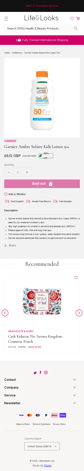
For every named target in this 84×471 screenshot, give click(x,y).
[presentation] (5, 313)
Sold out (39, 184)
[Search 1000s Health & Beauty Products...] (75, 28)
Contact (10, 380)
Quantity (9, 164)
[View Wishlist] (72, 18)
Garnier (10, 141)
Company (11, 387)
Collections (17, 53)
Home (7, 53)
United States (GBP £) (39, 446)
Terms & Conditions (41, 424)
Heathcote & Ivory (21, 331)
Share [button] (12, 245)
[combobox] (42, 28)
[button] (6, 18)
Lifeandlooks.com (46, 461)
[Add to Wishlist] (76, 277)
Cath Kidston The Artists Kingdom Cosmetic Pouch (35, 339)
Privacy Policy (59, 424)
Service (10, 395)
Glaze (47, 465)
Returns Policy (23, 424)
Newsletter (12, 403)
